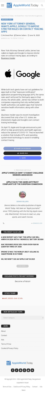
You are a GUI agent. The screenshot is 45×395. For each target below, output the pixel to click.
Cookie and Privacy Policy (22, 387)
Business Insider (8, 58)
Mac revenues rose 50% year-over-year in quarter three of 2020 (20, 245)
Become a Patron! (22, 281)
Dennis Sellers (21, 35)
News (23, 390)
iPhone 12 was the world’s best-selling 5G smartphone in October (20, 253)
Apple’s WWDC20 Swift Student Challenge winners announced (22, 174)
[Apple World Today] (23, 5)
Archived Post (7, 19)
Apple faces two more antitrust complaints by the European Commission (22, 183)
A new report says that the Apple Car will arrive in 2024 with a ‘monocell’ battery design (22, 238)
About (3, 331)
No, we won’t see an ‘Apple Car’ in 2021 (18, 259)
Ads (2, 340)
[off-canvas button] (2, 5)
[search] (42, 5)
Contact (4, 335)
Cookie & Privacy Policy (9, 348)
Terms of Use (6, 344)
